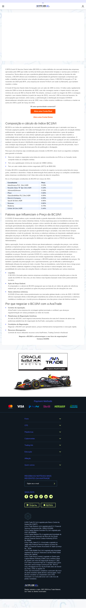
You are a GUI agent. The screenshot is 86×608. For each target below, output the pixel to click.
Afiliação (28, 458)
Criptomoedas (30, 438)
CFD (26, 425)
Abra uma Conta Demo (43, 117)
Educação (28, 452)
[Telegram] (51, 496)
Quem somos (30, 465)
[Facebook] (26, 496)
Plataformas (29, 432)
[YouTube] (31, 496)
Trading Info (29, 445)
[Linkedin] (46, 496)
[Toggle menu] (3, 6)
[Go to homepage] (32, 585)
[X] (41, 496)
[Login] (83, 6)
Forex (27, 419)
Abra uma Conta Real (43, 111)
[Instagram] (36, 496)
